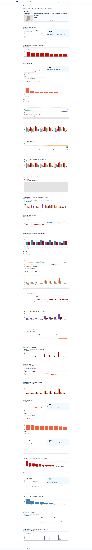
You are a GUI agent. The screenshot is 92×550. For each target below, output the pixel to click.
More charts (67, 472)
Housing (46, 8)
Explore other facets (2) (26, 28)
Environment (49, 8)
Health (32, 8)
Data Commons (19, 1)
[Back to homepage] (16, 1)
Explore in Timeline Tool (32, 78)
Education (38, 8)
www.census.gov (35, 22)
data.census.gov (27, 31)
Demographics (42, 8)
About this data (30, 31)
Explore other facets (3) (26, 365)
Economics (29, 8)
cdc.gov (26, 160)
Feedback (75, 1)
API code (28, 60)
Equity (35, 8)
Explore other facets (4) (26, 157)
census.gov (26, 49)
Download (25, 60)
